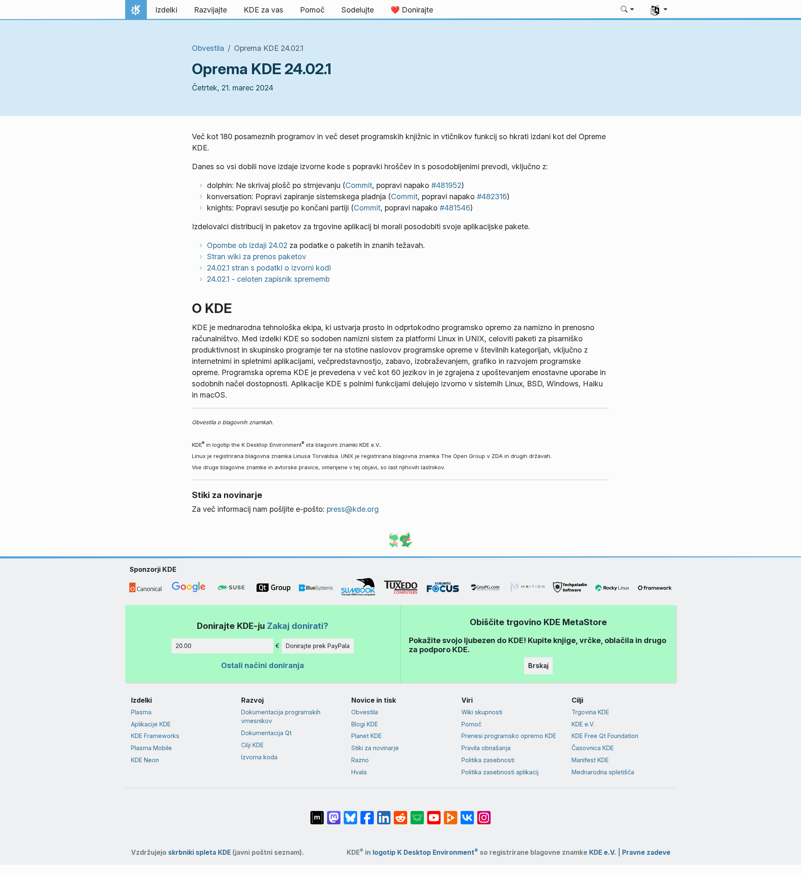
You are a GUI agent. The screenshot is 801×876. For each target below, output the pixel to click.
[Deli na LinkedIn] (383, 813)
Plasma (141, 712)
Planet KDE (366, 735)
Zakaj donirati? (297, 626)
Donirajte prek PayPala (318, 645)
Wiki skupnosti (481, 712)
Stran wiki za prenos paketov (256, 256)
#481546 (455, 207)
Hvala (359, 772)
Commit (358, 185)
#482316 (492, 196)
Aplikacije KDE (151, 724)
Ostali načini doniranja (262, 665)
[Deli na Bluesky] (350, 813)
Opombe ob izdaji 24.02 (247, 245)
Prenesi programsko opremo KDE (508, 735)
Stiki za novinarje (375, 747)
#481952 (446, 185)
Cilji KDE (252, 744)
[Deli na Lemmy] (417, 813)
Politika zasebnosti (487, 759)
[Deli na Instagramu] (484, 813)
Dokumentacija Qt (266, 732)
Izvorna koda (259, 757)
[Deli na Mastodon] (333, 813)
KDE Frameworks (155, 735)
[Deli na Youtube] (434, 813)
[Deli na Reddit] (400, 813)
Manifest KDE (590, 759)
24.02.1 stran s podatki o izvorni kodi (269, 267)
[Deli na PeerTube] (450, 813)
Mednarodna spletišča (603, 772)
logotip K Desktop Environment (425, 852)
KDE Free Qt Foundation (605, 735)
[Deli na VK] (467, 813)
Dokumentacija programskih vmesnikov (280, 716)
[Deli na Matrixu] (317, 813)
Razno (360, 759)
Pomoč (471, 724)
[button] (627, 10)
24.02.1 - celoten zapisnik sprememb (268, 279)
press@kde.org (353, 509)
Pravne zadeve (646, 852)
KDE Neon (145, 759)
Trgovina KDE (590, 712)
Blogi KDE (364, 724)
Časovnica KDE (593, 747)
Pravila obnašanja (486, 747)
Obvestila (208, 48)
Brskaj (538, 665)
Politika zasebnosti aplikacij (500, 772)
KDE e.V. (583, 724)
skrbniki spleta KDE (199, 852)
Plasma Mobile (151, 747)
